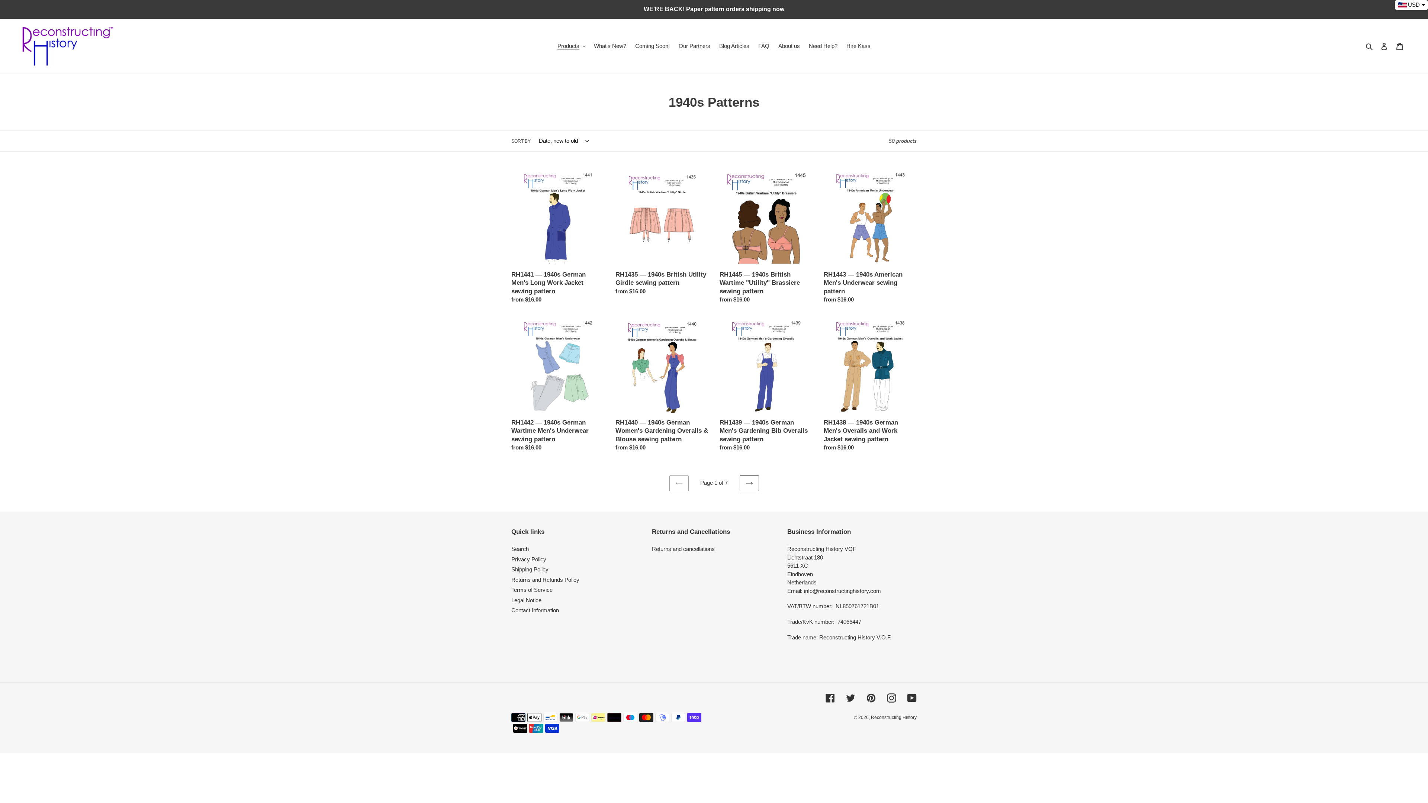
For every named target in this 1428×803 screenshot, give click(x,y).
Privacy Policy (528, 559)
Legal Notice (526, 600)
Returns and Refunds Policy (545, 580)
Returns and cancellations (683, 549)
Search (520, 549)
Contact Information (535, 610)
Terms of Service (532, 590)
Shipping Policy (530, 569)
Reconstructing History (894, 717)
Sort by (521, 141)
